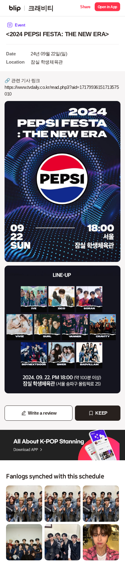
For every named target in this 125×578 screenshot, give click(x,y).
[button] (85, 8)
